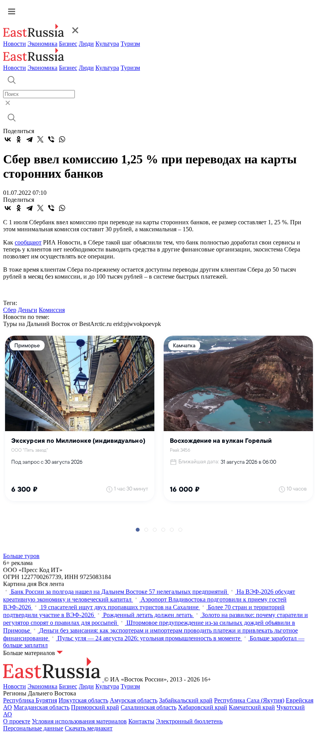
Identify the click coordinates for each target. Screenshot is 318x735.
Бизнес (68, 43)
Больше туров (21, 556)
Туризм (130, 43)
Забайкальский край (186, 700)
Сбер (9, 310)
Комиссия (52, 310)
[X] (40, 139)
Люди (86, 43)
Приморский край (95, 707)
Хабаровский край (202, 707)
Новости (14, 43)
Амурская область (133, 700)
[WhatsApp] (62, 139)
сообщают (28, 242)
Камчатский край (252, 707)
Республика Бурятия (30, 700)
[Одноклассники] (18, 139)
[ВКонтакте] (7, 139)
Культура (107, 43)
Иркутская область (83, 700)
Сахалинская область (148, 707)
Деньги (27, 310)
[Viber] (51, 139)
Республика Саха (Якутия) (249, 700)
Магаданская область (41, 707)
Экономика (42, 43)
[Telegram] (29, 139)
